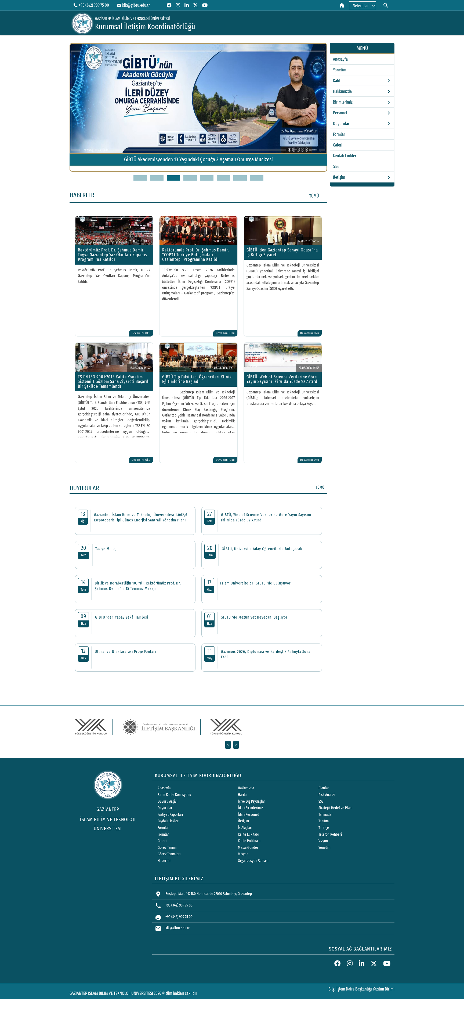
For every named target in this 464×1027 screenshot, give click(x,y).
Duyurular (165, 808)
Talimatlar (325, 814)
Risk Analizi (326, 794)
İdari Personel (248, 814)
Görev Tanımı (167, 847)
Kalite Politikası (249, 841)
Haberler (164, 860)
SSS (336, 166)
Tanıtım (323, 821)
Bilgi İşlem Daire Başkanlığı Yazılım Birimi (361, 989)
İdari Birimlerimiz (250, 808)
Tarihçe (323, 827)
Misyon (243, 854)
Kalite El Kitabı (248, 834)
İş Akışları (245, 827)
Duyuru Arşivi (167, 801)
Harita (242, 794)
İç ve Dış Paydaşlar (251, 801)
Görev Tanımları (169, 854)
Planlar (323, 788)
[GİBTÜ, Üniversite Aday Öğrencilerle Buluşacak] (198, 170)
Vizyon (323, 841)
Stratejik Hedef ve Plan (334, 808)
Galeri (337, 145)
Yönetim (339, 69)
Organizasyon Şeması (253, 860)
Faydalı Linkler (344, 155)
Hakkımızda (246, 788)
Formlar (339, 134)
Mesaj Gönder (248, 847)
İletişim (243, 821)
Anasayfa (340, 59)
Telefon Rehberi (330, 834)
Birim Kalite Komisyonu (174, 794)
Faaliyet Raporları (170, 814)
